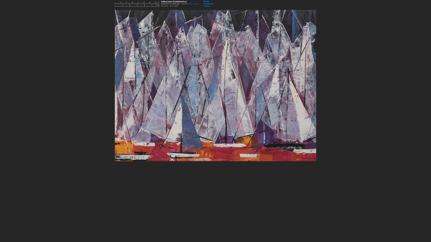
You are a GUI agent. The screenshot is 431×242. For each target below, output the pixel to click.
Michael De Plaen (193, 4)
